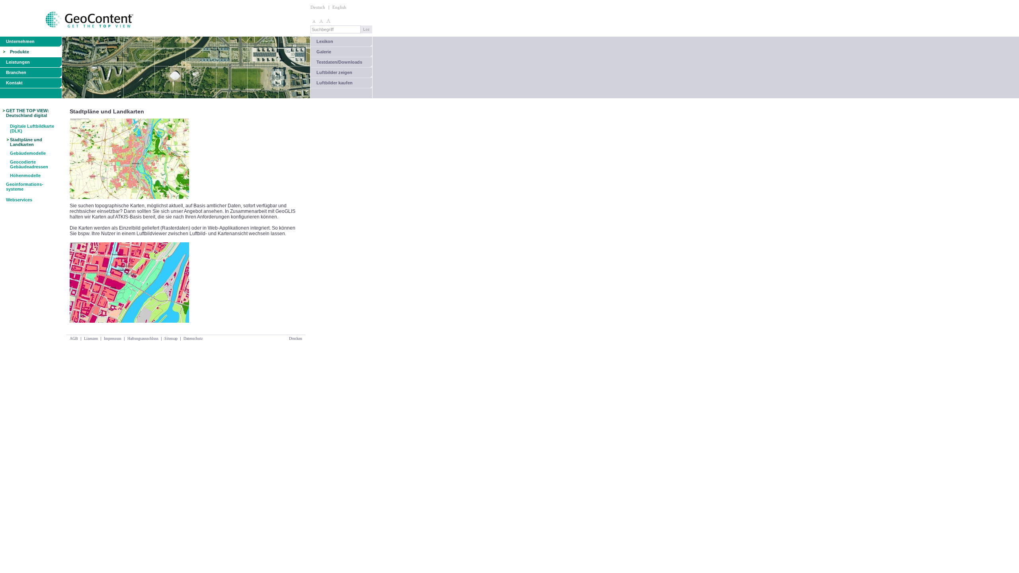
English (339, 7)
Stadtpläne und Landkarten (26, 142)
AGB (74, 338)
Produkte (19, 51)
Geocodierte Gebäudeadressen (29, 164)
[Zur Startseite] (67, 35)
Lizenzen (91, 338)
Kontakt (14, 82)
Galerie (323, 51)
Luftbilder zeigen (334, 72)
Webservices (19, 199)
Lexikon (324, 41)
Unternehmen (20, 41)
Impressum (112, 338)
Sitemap (171, 338)
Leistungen (18, 62)
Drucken (295, 338)
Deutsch (317, 7)
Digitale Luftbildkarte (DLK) (32, 128)
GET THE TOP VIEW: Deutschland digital (27, 113)
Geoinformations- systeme (24, 186)
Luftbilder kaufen (334, 82)
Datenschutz (193, 338)
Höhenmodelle (25, 175)
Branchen (16, 72)
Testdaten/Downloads (339, 62)
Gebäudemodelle (28, 153)
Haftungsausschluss (142, 338)
